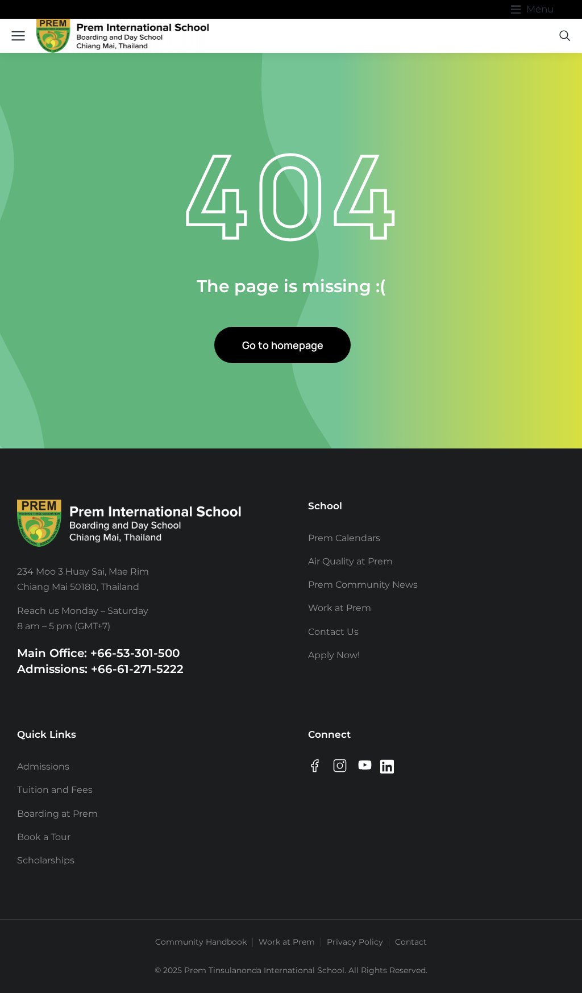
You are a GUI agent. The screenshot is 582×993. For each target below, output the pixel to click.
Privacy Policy (355, 942)
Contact (411, 942)
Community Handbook (201, 942)
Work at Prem (287, 942)
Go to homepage (282, 345)
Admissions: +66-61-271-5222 (100, 669)
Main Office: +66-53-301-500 (98, 653)
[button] (532, 9)
